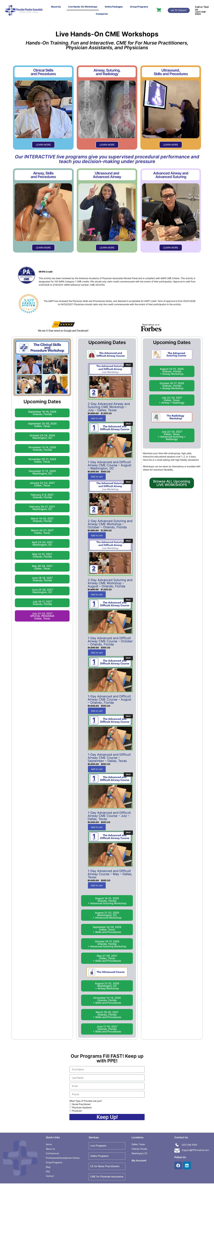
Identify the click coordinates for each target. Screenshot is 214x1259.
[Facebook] (178, 1165)
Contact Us (102, 13)
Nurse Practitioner (81, 1104)
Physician (77, 1110)
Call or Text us (202, 8)
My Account (139, 1160)
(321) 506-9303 (201, 12)
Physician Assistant (82, 1107)
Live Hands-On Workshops (82, 6)
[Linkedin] (187, 1165)
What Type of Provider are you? (85, 1101)
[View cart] (158, 10)
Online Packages (114, 6)
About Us (56, 6)
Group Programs (139, 6)
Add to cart (97, 418)
